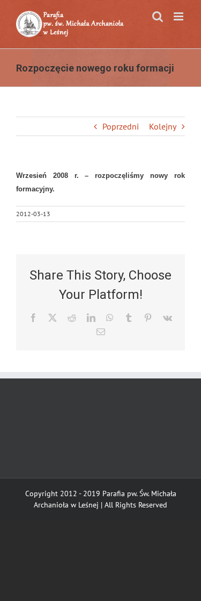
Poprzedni (120, 126)
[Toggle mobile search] (157, 16)
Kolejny (162, 126)
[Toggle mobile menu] (179, 16)
